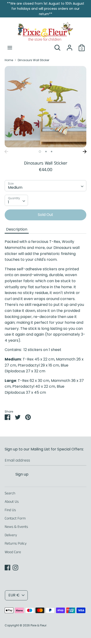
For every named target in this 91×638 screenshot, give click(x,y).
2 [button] (46, 151)
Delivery (11, 535)
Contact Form (15, 518)
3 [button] (51, 151)
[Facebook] (7, 567)
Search (10, 493)
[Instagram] (15, 567)
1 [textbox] (8, 202)
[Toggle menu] (10, 47)
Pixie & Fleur (38, 625)
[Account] (69, 46)
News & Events (16, 526)
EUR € (14, 595)
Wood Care (13, 552)
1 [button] (40, 151)
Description (16, 229)
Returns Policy (16, 543)
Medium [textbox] (15, 187)
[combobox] (45, 185)
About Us (12, 501)
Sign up (21, 474)
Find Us (10, 510)
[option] (45, 106)
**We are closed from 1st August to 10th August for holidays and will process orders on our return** (45, 8)
